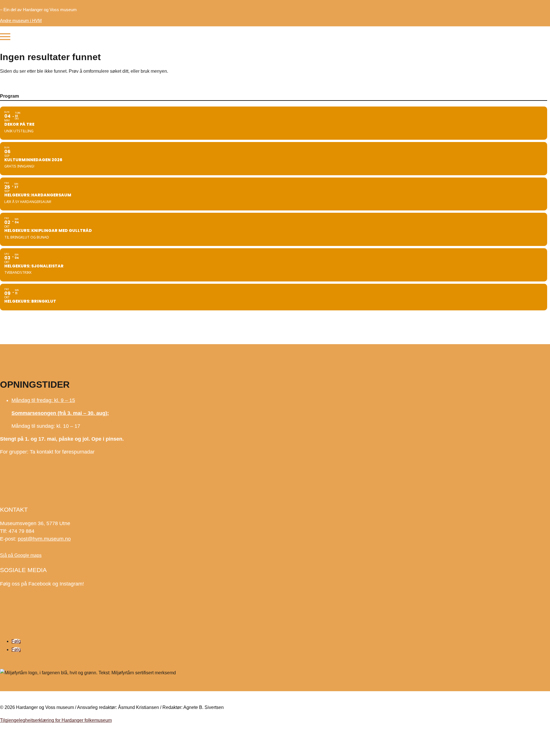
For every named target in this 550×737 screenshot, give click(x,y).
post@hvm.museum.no (44, 539)
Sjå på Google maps (21, 555)
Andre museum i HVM (21, 20)
